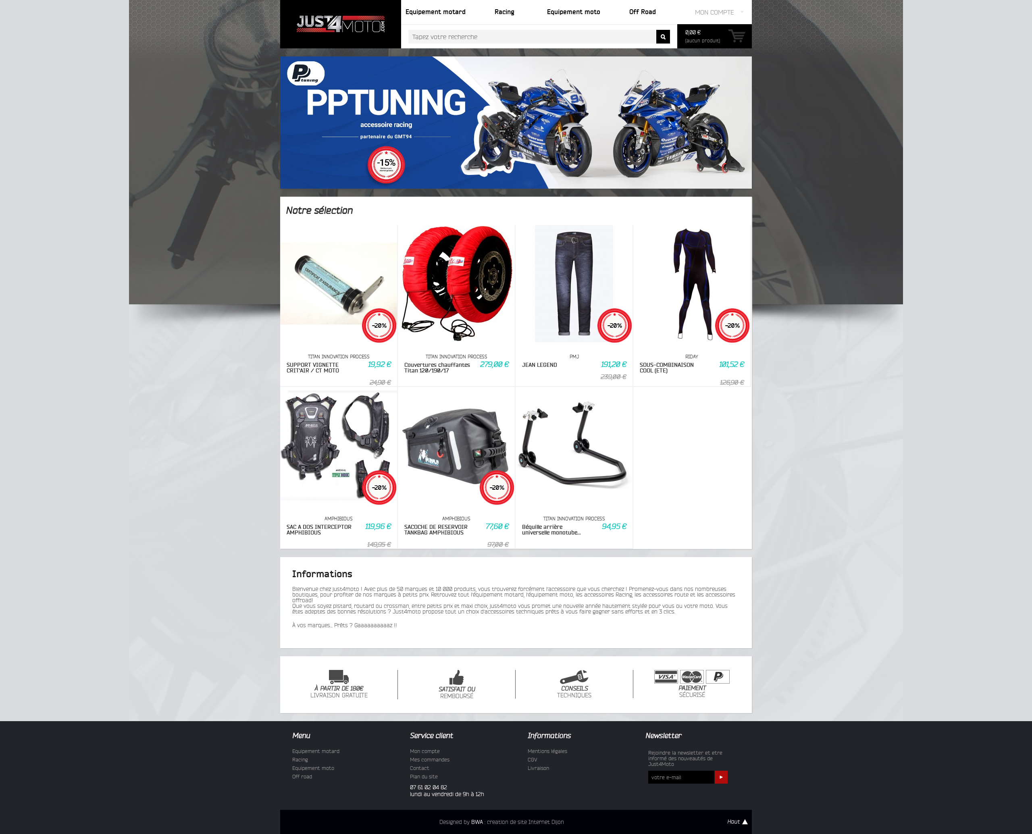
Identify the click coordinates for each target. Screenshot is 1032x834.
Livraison (538, 768)
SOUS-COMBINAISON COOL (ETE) (667, 367)
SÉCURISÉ (692, 691)
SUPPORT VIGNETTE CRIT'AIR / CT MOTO (313, 367)
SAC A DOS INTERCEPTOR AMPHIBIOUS (319, 529)
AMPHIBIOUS (339, 518)
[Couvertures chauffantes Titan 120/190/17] (456, 284)
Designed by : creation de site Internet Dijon (501, 822)
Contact (419, 768)
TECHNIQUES (574, 692)
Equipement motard (315, 751)
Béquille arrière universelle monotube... (551, 529)
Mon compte (425, 751)
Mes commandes (429, 759)
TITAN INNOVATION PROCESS (339, 356)
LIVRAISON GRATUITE (339, 692)
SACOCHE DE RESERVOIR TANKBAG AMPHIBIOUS (436, 529)
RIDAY (691, 356)
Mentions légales (547, 751)
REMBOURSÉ (457, 692)
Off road (302, 776)
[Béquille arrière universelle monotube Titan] (574, 446)
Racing (300, 759)
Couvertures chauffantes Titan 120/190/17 (437, 367)
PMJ (574, 356)
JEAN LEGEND (539, 365)
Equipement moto (313, 768)
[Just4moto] (340, 24)
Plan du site (424, 776)
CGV (532, 759)
